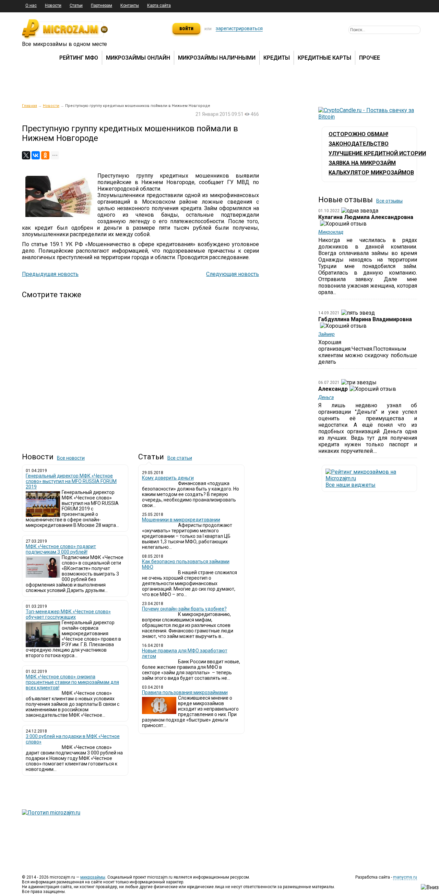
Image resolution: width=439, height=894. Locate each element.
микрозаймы (92, 877)
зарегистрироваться (239, 28)
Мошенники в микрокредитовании (181, 519)
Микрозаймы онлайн (138, 58)
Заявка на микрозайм (362, 163)
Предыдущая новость (50, 274)
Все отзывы (389, 201)
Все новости (71, 458)
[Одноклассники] (45, 155)
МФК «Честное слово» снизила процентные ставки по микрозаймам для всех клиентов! (72, 682)
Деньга (326, 397)
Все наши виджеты (350, 485)
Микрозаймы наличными (217, 58)
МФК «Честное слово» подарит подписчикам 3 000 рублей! (61, 549)
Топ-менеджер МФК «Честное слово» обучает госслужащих (68, 614)
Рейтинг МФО (78, 58)
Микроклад (330, 232)
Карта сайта (159, 5)
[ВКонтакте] (36, 155)
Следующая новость (232, 274)
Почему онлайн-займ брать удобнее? (184, 609)
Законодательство (359, 144)
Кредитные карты (324, 58)
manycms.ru (405, 877)
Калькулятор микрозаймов (371, 172)
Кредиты (276, 58)
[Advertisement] (140, 370)
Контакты (129, 5)
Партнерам (101, 5)
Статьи (76, 5)
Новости (53, 5)
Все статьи (179, 458)
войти (186, 28)
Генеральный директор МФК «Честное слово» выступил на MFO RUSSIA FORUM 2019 (71, 481)
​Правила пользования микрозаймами (185, 692)
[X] (26, 155)
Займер (326, 334)
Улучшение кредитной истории (377, 153)
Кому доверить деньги (168, 478)
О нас (31, 5)
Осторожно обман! (358, 134)
